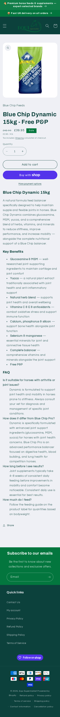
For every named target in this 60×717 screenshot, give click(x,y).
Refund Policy (15, 626)
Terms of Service (16, 643)
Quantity (8, 144)
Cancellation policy (43, 707)
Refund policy (27, 695)
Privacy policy (44, 695)
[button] (4, 26)
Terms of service (22, 701)
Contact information (20, 707)
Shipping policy (42, 701)
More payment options (30, 184)
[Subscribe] (49, 577)
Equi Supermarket (28, 691)
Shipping (19, 138)
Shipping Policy (16, 635)
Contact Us (13, 602)
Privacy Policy (15, 618)
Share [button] (10, 525)
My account (13, 610)
